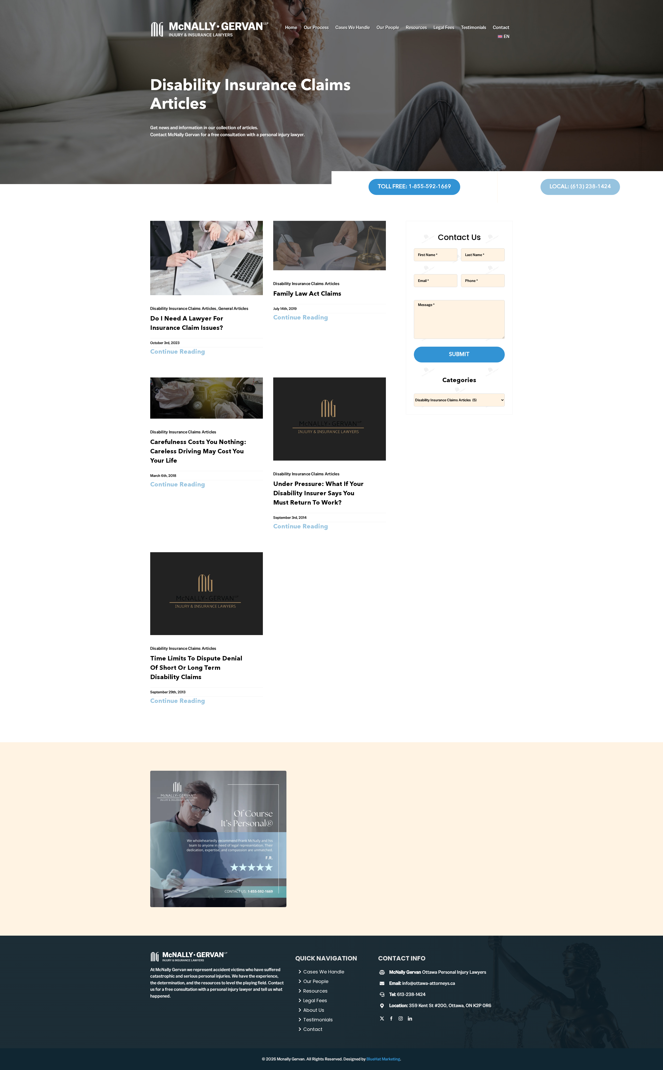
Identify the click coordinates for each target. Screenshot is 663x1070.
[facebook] (391, 1018)
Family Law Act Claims (307, 294)
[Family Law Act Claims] (329, 224)
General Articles (233, 308)
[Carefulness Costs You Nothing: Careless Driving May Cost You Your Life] (206, 381)
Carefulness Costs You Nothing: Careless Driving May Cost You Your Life (198, 451)
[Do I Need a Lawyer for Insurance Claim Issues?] (206, 224)
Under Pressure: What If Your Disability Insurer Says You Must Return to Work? (318, 493)
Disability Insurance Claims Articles (183, 308)
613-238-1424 (411, 994)
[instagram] (401, 1018)
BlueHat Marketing (383, 1059)
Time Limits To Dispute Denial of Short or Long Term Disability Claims (196, 668)
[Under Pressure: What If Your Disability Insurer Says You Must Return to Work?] (329, 381)
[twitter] (382, 1018)
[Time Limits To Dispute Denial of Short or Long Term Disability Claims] (206, 556)
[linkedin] (410, 1018)
